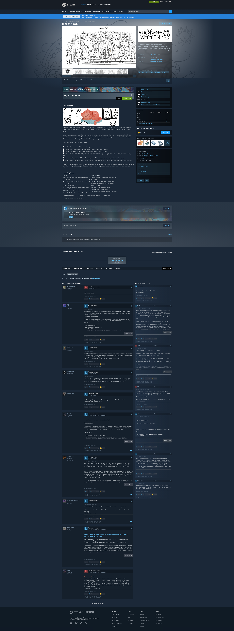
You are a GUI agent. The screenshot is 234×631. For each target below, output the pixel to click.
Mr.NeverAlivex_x (72, 286)
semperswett (70, 371)
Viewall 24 (167, 143)
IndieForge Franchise (81, 21)
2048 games (69, 415)
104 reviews (69, 289)
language (167, 1)
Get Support (159, 620)
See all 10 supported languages (145, 123)
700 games (69, 502)
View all (169, 234)
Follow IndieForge (77, 213)
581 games (69, 529)
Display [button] (117, 268)
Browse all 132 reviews (98, 603)
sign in (161, 1)
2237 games (69, 288)
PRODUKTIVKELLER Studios (158, 60)
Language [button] (88, 268)
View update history (143, 166)
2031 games (69, 458)
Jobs (129, 617)
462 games (69, 572)
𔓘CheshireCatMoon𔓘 (73, 500)
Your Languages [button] (71, 274)
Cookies (142, 623)
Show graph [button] (166, 268)
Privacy (142, 614)
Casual (151, 72)
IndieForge (146, 159)
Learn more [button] (165, 132)
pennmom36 (70, 527)
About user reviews (157, 252)
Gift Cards (114, 626)
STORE (83, 5)
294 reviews (69, 530)
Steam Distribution (117, 623)
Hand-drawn (157, 72)
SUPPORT (107, 5)
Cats (147, 72)
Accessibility (143, 617)
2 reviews (69, 395)
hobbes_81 (70, 347)
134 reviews (69, 308)
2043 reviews (70, 373)
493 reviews (69, 350)
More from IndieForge (77, 208)
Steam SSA (115, 617)
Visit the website (142, 164)
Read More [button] (128, 333)
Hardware (130, 620)
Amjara (69, 413)
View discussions (142, 171)
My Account (159, 623)
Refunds (142, 626)
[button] (65, 12)
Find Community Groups (144, 174)
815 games (69, 348)
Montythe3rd (70, 393)
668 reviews (69, 416)
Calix (68, 570)
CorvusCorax (70, 456)
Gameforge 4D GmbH (156, 61)
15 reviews (69, 573)
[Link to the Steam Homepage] (68, 6)
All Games (64, 21)
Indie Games (72, 21)
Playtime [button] (108, 268)
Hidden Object (141, 72)
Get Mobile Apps (160, 617)
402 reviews (69, 503)
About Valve (131, 614)
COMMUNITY (91, 5)
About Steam (115, 614)
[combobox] (148, 11)
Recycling (130, 623)
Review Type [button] (66, 268)
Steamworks (115, 620)
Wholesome (163, 72)
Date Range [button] (99, 268)
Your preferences (167, 252)
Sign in (65, 80)
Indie (146, 153)
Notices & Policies (145, 620)
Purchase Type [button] (78, 268)
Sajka (68, 305)
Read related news (142, 169)
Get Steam (158, 614)
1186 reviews (70, 460)
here (91, 239)
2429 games (69, 306)
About (100, 5)
